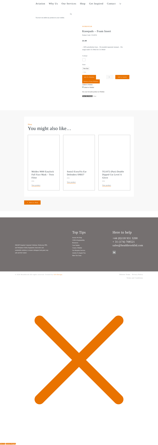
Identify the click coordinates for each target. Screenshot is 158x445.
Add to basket (122, 77)
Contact (111, 3)
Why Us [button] (53, 3)
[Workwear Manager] (67, 14)
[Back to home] (25, 9)
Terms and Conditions (135, 278)
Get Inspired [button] (96, 3)
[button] (120, 3)
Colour (85, 56)
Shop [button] (82, 3)
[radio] (84, 59)
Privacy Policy (137, 274)
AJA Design (58, 274)
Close (94, 96)
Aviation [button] (40, 3)
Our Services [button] (69, 3)
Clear (84, 72)
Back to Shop (33, 202)
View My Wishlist (87, 96)
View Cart (2, 443)
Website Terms (124, 274)
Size (84, 64)
